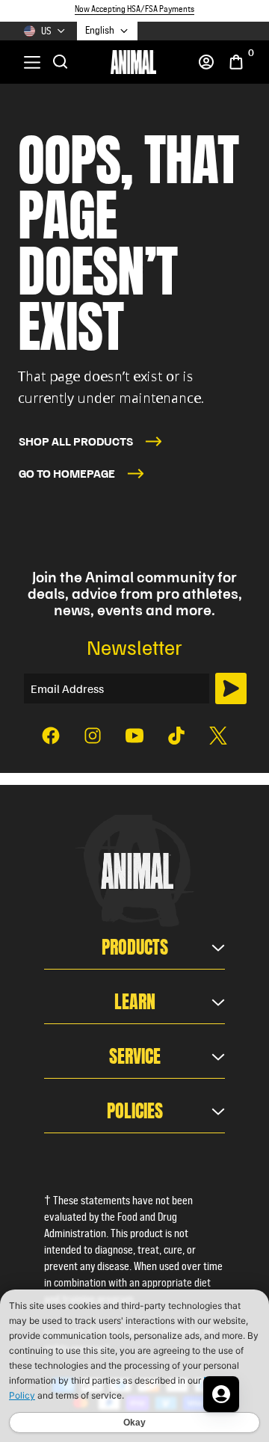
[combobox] (107, 31)
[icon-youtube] (134, 736)
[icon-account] (206, 62)
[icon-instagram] (93, 736)
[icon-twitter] (218, 736)
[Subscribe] (231, 688)
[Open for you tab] (221, 1394)
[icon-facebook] (51, 736)
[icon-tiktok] (176, 736)
